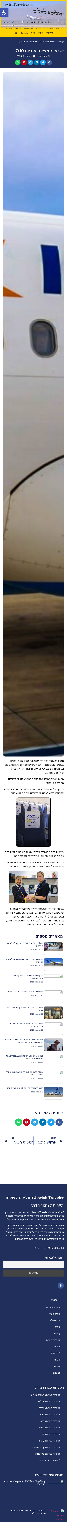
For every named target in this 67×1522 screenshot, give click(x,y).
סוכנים (57, 1359)
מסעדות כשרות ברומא (50, 1414)
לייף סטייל (49, 33)
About (57, 1366)
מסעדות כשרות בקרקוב (49, 1440)
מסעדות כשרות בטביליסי (49, 1401)
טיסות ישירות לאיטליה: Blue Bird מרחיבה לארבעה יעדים (25, 1025)
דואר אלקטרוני (54, 1257)
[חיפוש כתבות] (16, 33)
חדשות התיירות (49, 41)
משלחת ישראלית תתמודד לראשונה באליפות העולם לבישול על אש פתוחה (24, 1041)
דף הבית (60, 41)
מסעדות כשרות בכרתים (49, 1408)
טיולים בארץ (28, 28)
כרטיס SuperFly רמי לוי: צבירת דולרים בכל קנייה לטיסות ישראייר (24, 1057)
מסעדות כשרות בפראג (50, 1421)
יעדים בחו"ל (48, 28)
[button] (4, 12)
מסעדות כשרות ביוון (51, 1434)
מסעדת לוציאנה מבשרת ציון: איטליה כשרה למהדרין (24, 1009)
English (24, 33)
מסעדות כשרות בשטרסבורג (47, 1454)
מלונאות (9, 28)
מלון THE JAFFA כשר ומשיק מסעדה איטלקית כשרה (27, 977)
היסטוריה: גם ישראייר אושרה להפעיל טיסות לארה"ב (24, 961)
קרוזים (38, 28)
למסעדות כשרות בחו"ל (50, 1460)
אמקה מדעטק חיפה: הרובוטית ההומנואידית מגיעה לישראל (24, 1073)
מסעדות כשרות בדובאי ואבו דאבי (45, 1395)
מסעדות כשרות (53, 1340)
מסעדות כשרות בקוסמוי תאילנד (45, 1447)
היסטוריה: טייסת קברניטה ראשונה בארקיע (25, 991)
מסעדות (18, 28)
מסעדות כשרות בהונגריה (49, 1427)
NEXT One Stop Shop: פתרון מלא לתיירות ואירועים (24, 944)
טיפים (40, 33)
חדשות (58, 28)
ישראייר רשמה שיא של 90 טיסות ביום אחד (25, 1088)
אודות (33, 33)
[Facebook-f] (61, 1285)
